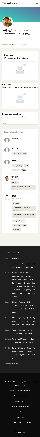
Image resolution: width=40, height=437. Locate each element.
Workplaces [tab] (22, 45)
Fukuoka (15, 348)
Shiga (19, 318)
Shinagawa (18, 286)
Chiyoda (27, 283)
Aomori (15, 264)
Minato (18, 279)
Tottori (14, 330)
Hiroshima (18, 333)
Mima (32, 339)
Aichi (31, 309)
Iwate (22, 264)
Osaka (22, 321)
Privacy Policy (20, 401)
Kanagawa (26, 290)
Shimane (22, 330)
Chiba (28, 273)
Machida (17, 290)
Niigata (14, 302)
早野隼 (14, 160)
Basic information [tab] (8, 45)
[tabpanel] (20, 147)
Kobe (16, 324)
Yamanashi (24, 305)
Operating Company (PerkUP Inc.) (20, 390)
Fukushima (29, 267)
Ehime (25, 342)
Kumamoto (30, 351)
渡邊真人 (15, 196)
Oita (16, 355)
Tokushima (16, 339)
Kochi (31, 342)
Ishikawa (30, 302)
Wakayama (30, 324)
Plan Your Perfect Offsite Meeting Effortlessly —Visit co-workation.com (19, 383)
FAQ (20, 412)
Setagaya (19, 283)
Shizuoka (23, 309)
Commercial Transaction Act (20, 406)
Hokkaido (15, 258)
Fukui (16, 305)
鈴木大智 (15, 148)
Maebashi (19, 276)
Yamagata (19, 267)
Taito (33, 286)
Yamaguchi (28, 333)
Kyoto (25, 318)
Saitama (29, 293)
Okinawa (15, 364)
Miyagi (28, 264)
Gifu (16, 309)
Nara (22, 324)
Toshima (27, 286)
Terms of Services (20, 396)
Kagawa (18, 342)
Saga (29, 348)
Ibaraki (14, 273)
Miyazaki (23, 355)
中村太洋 (15, 139)
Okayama (31, 330)
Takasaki (28, 276)
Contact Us (20, 417)
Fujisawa (20, 293)
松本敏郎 (14, 177)
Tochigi (21, 273)
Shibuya (25, 279)
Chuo (33, 283)
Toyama (22, 302)
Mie (13, 318)
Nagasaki (20, 351)
